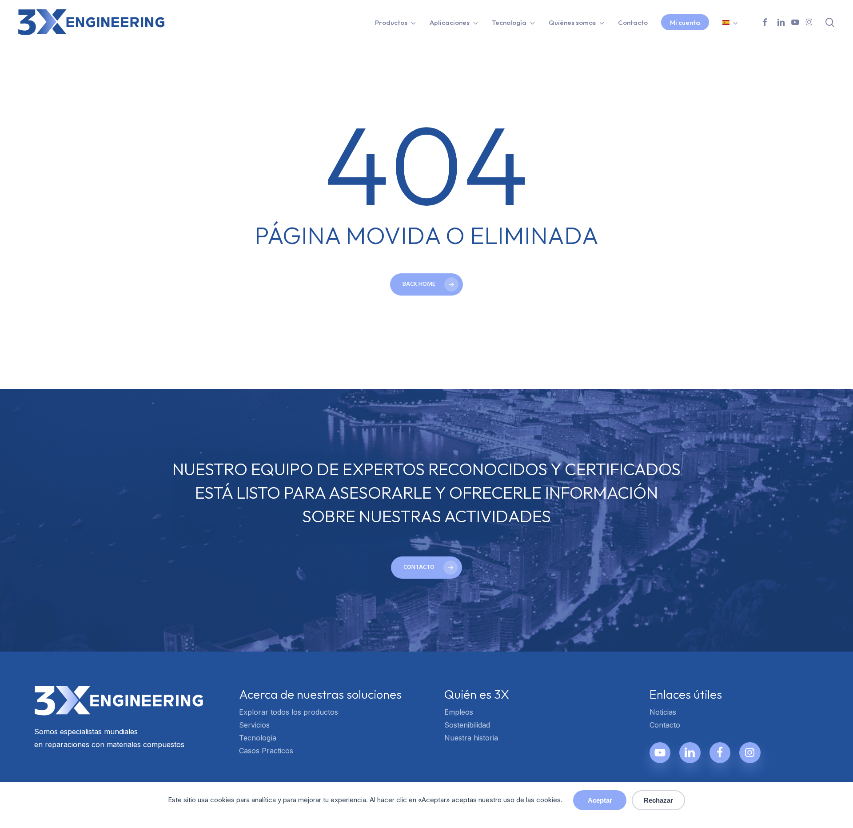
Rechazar (658, 800)
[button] (426, 567)
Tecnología (257, 737)
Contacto (665, 724)
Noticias (663, 712)
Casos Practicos (266, 750)
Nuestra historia (471, 737)
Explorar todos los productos (288, 712)
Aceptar (600, 800)
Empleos (458, 712)
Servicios (254, 724)
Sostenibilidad (467, 724)
